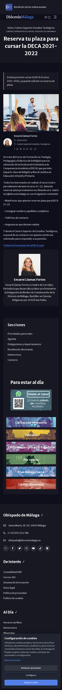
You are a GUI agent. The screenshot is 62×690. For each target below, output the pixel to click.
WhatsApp (9, 633)
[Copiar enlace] (35, 149)
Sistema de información (16, 582)
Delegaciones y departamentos (24, 344)
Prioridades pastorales (20, 333)
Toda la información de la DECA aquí (23, 245)
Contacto (13, 359)
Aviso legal (9, 587)
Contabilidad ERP (12, 572)
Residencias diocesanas (20, 349)
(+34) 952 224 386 (18, 532)
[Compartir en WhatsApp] (18, 149)
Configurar (31, 675)
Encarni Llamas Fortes (25, 136)
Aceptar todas (31, 682)
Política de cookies (13, 598)
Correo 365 (9, 577)
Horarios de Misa (12, 622)
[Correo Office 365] (5, 548)
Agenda (12, 339)
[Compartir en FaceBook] (21, 149)
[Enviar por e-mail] (27, 149)
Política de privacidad (15, 593)
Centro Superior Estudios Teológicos (35, 27)
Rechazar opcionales (31, 668)
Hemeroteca (14, 354)
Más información (12, 660)
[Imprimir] (31, 149)
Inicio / (11, 27)
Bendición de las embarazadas (30, 7)
